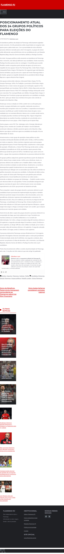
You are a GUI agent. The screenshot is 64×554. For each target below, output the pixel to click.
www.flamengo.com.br (30, 538)
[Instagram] (1, 272)
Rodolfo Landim (26, 278)
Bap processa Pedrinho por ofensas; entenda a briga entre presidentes (7, 449)
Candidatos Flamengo (37, 276)
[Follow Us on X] (49, 516)
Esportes (9, 276)
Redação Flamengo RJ (30, 524)
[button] (1, 16)
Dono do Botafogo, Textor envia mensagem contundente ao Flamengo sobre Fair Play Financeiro (9, 292)
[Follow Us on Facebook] (46, 516)
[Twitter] (3, 272)
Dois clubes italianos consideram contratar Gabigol (36, 290)
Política (27, 276)
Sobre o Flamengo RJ (29, 514)
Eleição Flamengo (5, 278)
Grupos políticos (16, 278)
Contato (26, 531)
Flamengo (16, 276)
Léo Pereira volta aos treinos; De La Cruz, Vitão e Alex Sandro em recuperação (7, 498)
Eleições (3, 276)
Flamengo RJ (8, 4)
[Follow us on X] (4, 552)
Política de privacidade (30, 527)
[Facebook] (6, 272)
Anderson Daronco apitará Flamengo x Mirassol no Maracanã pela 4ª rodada (7, 325)
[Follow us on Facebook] (2, 552)
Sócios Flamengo (37, 278)
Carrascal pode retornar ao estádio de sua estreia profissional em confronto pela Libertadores (8, 473)
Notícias (21, 276)
